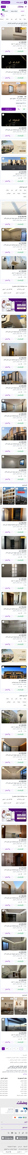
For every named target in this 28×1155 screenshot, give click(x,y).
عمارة (7, 19)
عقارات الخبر (24, 1089)
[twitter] (8, 1133)
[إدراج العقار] (7, 7)
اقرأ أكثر (25, 1074)
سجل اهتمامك (8, 109)
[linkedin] (16, 1133)
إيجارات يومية (14, 11)
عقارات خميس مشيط (22, 1095)
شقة (25, 19)
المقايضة (5, 11)
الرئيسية (25, 1055)
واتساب (19, 51)
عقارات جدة (24, 1083)
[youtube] (12, 1133)
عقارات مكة (24, 1085)
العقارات (22, 11)
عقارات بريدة (24, 1093)
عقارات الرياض (23, 1081)
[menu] (25, 7)
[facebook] (19, 1133)
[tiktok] (23, 1133)
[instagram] (26, 1133)
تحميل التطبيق (5, 2)
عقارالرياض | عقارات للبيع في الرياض (18, 1060)
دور (11, 19)
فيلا (20, 19)
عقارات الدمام (23, 1091)
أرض (16, 19)
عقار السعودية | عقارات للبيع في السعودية (17, 1058)
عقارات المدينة (23, 1087)
